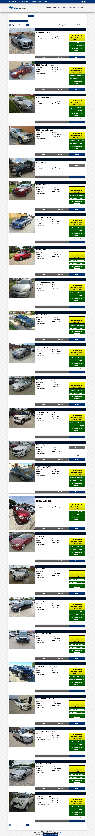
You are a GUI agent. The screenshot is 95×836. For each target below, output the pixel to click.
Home (41, 831)
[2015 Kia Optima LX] (22, 450)
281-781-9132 (42, 1)
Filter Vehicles (19, 21)
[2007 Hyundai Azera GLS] (22, 385)
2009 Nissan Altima (45, 699)
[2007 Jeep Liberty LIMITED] (22, 418)
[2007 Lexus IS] (22, 541)
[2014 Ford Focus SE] (22, 190)
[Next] (27, 25)
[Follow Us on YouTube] (82, 2)
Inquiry (43, 57)
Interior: (38, 37)
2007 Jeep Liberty (46, 412)
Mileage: (54, 37)
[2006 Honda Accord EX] (22, 288)
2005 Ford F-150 (42, 162)
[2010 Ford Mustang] (22, 255)
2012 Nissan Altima (45, 731)
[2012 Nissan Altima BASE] (22, 737)
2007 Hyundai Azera (45, 380)
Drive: (37, 39)
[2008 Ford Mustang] (22, 223)
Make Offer (60, 57)
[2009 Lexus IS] (22, 607)
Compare (78, 53)
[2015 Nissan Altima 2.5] (22, 772)
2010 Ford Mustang (43, 250)
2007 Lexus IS (41, 536)
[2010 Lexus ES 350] (22, 512)
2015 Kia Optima (43, 445)
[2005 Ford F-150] (22, 168)
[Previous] (10, 25)
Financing (77, 57)
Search (31, 16)
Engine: (54, 35)
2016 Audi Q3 (44, 32)
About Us (43, 831)
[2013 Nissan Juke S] (22, 802)
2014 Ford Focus (43, 185)
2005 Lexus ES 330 (43, 467)
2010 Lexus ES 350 (43, 501)
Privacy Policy (52, 831)
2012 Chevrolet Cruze (45, 98)
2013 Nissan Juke (43, 796)
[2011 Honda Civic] (22, 353)
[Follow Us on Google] (85, 2)
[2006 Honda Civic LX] (22, 320)
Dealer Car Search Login (38, 832)
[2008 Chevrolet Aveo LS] (22, 70)
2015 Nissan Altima (44, 764)
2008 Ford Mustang (43, 217)
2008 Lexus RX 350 (45, 634)
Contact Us (48, 831)
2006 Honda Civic (44, 315)
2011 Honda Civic (43, 347)
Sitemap (49, 832)
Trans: (37, 41)
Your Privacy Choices (55, 832)
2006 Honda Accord (45, 282)
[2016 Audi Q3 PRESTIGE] (22, 41)
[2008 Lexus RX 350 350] (22, 639)
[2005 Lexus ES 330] (22, 472)
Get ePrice (77, 165)
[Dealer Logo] (17, 7)
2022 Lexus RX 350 (47, 666)
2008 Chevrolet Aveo (45, 65)
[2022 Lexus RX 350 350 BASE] (22, 671)
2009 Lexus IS (41, 601)
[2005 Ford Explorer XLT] (22, 135)
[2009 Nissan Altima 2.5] (22, 704)
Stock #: (54, 39)
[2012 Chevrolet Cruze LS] (22, 103)
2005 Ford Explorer (45, 130)
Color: (37, 35)
